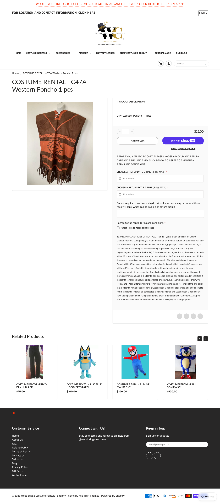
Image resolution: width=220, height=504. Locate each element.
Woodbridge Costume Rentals (38, 496)
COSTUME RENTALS (37, 53)
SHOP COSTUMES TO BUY (133, 53)
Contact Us (18, 456)
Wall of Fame (19, 475)
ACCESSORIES (63, 53)
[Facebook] (149, 455)
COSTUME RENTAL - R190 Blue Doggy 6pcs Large (84, 386)
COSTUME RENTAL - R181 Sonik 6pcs (181, 386)
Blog (14, 463)
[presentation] (199, 338)
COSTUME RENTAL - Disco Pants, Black (31, 386)
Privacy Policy (20, 467)
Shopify (61, 496)
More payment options (183, 148)
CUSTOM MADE (163, 53)
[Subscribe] (203, 444)
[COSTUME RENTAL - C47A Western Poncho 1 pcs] (59, 143)
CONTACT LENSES (105, 53)
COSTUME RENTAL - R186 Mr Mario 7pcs (133, 386)
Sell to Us (17, 459)
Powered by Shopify (113, 496)
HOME (18, 53)
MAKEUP (83, 53)
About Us (17, 440)
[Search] (205, 64)
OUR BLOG (181, 53)
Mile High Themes (89, 496)
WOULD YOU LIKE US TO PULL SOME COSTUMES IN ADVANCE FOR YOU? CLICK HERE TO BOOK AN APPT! (110, 4)
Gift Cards (17, 471)
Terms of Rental (21, 452)
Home (15, 73)
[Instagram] (157, 455)
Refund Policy (20, 448)
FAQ (14, 444)
